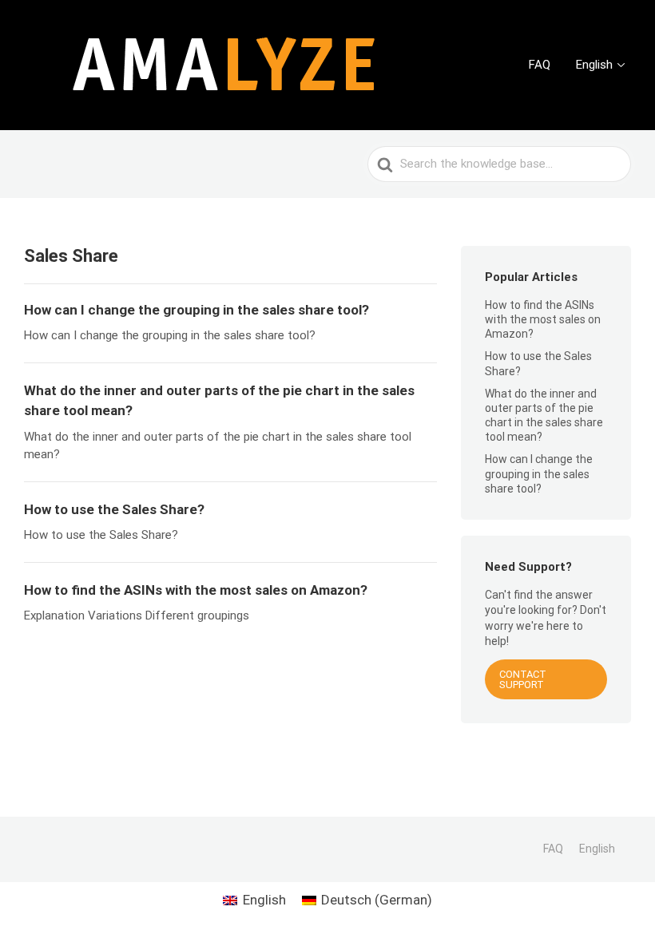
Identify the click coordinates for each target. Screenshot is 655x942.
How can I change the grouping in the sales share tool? (539, 473)
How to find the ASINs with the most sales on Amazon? (543, 319)
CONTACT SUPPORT (522, 679)
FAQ (539, 64)
